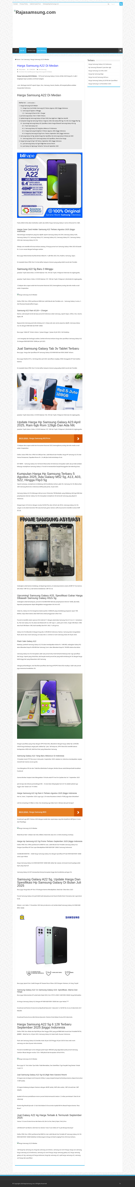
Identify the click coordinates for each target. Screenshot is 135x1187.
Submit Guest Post (35, 4)
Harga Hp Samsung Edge (95, 74)
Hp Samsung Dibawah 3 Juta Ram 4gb (99, 67)
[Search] (121, 4)
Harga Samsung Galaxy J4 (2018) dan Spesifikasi (102, 80)
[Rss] (108, 4)
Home (16, 50)
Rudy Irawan (22, 69)
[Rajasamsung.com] (35, 11)
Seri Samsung (42, 50)
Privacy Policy (24, 4)
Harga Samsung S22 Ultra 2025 (97, 70)
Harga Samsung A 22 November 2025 (99, 84)
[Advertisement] (82, 31)
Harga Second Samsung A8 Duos (98, 77)
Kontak (16, 4)
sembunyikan (31, 102)
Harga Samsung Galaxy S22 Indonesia (99, 64)
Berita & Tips (31, 50)
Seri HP (22, 50)
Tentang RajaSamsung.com (51, 4)
